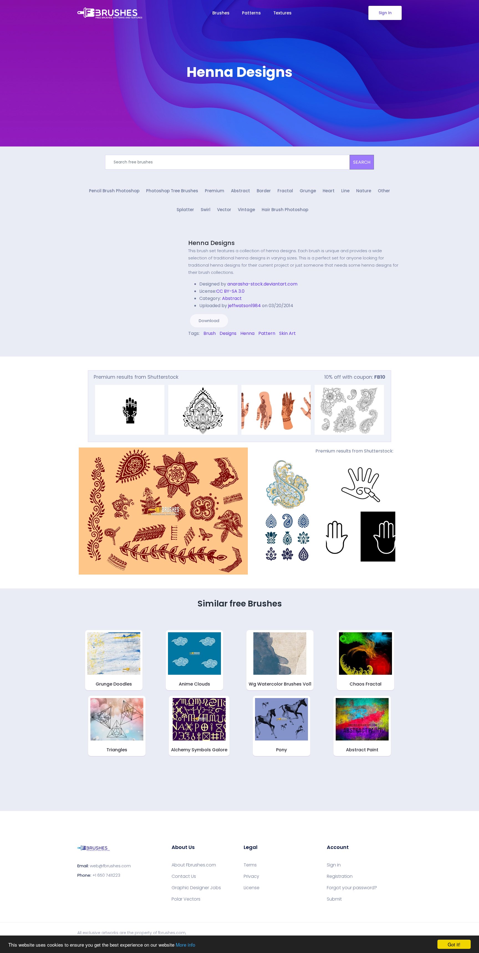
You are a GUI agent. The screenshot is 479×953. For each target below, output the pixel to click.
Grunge (308, 191)
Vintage (246, 210)
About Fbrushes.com (194, 865)
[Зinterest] (197, 345)
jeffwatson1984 (244, 305)
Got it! (454, 944)
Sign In (385, 13)
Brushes (221, 13)
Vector (224, 210)
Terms (250, 865)
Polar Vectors (186, 899)
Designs (228, 333)
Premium (214, 191)
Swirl (205, 210)
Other (384, 191)
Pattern (266, 333)
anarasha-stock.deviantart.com (262, 284)
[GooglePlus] (201, 345)
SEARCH (361, 162)
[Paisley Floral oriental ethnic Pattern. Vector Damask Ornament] (287, 484)
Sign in (334, 865)
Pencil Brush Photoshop (114, 191)
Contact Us (184, 876)
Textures (282, 13)
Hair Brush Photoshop (285, 210)
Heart (329, 191)
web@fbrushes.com (110, 866)
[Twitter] (193, 345)
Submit (334, 899)
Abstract (240, 191)
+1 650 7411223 (106, 875)
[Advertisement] (239, 97)
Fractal (285, 191)
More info (185, 944)
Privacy (251, 876)
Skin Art (287, 333)
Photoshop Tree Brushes (172, 191)
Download (209, 320)
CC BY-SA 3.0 (230, 291)
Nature (363, 191)
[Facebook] (189, 345)
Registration (340, 876)
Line (345, 191)
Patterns (251, 13)
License (251, 888)
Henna (247, 333)
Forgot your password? (352, 888)
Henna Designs (211, 243)
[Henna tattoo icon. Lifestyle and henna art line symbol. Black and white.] (360, 484)
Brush (209, 333)
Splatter (185, 210)
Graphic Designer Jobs (196, 888)
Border (264, 191)
